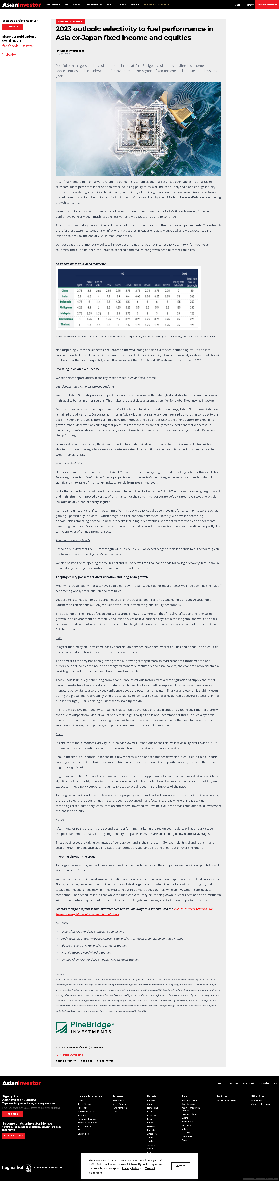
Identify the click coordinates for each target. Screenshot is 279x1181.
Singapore (152, 1133)
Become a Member (87, 1119)
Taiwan (150, 1137)
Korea (150, 1122)
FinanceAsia (256, 1100)
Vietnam (151, 1145)
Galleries (186, 1132)
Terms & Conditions (87, 1122)
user (250, 4)
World (150, 1148)
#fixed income (105, 1060)
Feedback (13, 27)
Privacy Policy (84, 1126)
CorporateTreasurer (260, 1104)
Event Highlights (189, 1121)
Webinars (186, 1125)
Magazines (187, 1136)
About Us (82, 1100)
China (149, 1104)
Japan (149, 1119)
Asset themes (119, 1100)
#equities (86, 1060)
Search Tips (83, 1133)
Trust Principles (85, 1104)
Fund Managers (120, 1107)
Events (185, 1117)
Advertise (82, 1115)
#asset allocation (66, 1060)
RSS (80, 1130)
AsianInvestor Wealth (227, 1100)
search (239, 4)
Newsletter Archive (87, 1111)
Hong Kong (152, 1107)
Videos (185, 1129)
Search (185, 1140)
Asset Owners (119, 1104)
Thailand (151, 1141)
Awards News (188, 1104)
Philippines (152, 1130)
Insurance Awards (190, 1114)
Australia (151, 1100)
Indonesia (151, 1115)
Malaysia (151, 1126)
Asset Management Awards (191, 1109)
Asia (149, 1152)
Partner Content (69, 1054)
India (149, 1111)
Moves (116, 1111)
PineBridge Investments (70, 50)
